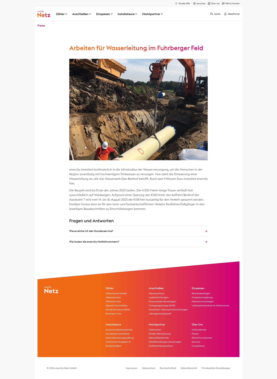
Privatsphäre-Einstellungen (216, 368)
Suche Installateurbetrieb (119, 329)
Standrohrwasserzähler (118, 309)
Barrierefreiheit (168, 368)
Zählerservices (113, 301)
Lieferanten (155, 329)
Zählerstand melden (116, 293)
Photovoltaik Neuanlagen (162, 301)
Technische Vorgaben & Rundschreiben (118, 343)
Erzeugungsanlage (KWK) (162, 305)
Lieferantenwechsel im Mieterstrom (210, 305)
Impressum (131, 368)
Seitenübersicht (189, 368)
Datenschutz (148, 368)
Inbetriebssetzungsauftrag (120, 337)
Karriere (196, 341)
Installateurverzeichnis (118, 333)
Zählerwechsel (113, 297)
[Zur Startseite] (44, 14)
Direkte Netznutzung (160, 333)
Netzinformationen (202, 337)
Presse (41, 25)
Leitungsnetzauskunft (160, 313)
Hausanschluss (156, 293)
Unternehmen (199, 329)
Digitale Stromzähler (117, 305)
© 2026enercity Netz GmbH (62, 368)
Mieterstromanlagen (203, 301)
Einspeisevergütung (202, 297)
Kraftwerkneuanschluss (161, 345)
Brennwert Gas (113, 313)
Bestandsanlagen (201, 293)
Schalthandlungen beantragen (165, 341)
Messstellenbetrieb (159, 337)
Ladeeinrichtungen (159, 297)
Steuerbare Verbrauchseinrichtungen (168, 309)
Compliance (198, 345)
